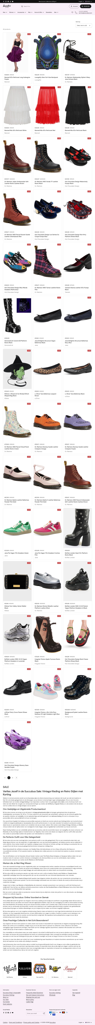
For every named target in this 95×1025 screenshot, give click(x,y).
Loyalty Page (29, 1002)
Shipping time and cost (33, 997)
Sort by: (78, 22)
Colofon (5, 1022)
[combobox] (44, 6)
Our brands (6, 1002)
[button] (85, 6)
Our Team (6, 999)
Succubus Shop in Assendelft (12, 993)
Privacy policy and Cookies (31, 1022)
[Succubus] (7, 6)
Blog (73, 995)
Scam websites (7, 1004)
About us (5, 997)
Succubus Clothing (8, 995)
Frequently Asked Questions (34, 993)
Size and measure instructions (35, 995)
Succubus (53, 1022)
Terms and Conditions (15, 1022)
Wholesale (52, 995)
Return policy (30, 999)
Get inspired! (76, 993)
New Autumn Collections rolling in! (47, 1)
